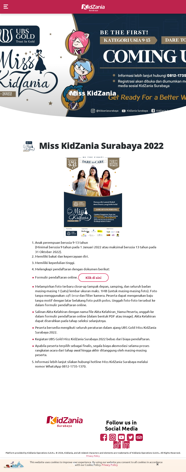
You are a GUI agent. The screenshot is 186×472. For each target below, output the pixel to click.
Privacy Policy (110, 464)
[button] (4, 7)
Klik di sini (93, 277)
